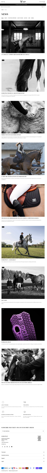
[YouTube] (12, 447)
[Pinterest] (7, 447)
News (3, 21)
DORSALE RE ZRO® (6, 342)
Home (2, 9)
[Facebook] (2, 447)
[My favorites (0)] (42, 2)
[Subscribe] (43, 431)
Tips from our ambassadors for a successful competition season (20, 218)
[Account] (40, 2)
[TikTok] (9, 447)
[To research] (4, 2)
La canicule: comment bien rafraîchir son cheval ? (15, 54)
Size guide (4, 300)
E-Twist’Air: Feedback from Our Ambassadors (13, 176)
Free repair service (27, 414)
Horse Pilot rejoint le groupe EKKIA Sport (13, 93)
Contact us (3, 444)
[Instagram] (5, 447)
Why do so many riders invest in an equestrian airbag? (16, 382)
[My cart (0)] (44, 2)
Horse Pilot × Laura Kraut (8, 260)
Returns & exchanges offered (7, 414)
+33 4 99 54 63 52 (4, 442)
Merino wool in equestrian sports (11, 135)
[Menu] (2, 2)
